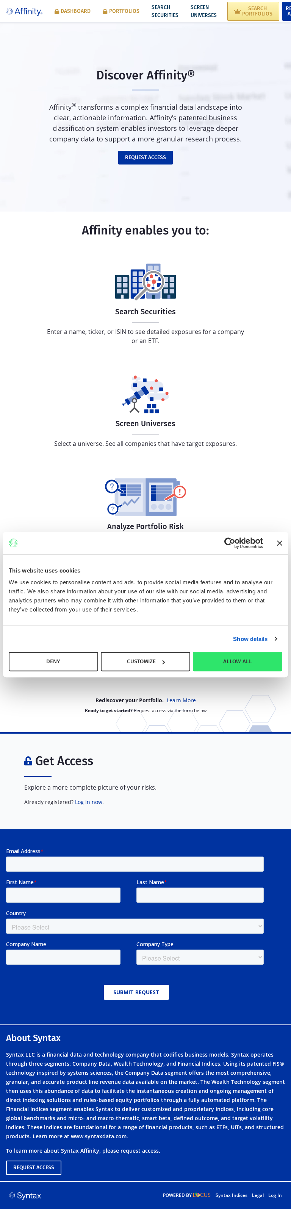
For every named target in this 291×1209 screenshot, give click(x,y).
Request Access (145, 157)
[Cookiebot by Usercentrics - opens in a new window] (230, 543)
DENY (53, 661)
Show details (250, 639)
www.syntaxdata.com (99, 1136)
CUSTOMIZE (141, 661)
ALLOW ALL (237, 661)
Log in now (88, 801)
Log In (275, 1195)
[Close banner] (279, 543)
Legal (258, 1195)
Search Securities (165, 11)
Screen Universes (204, 11)
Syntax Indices (231, 1195)
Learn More (181, 700)
